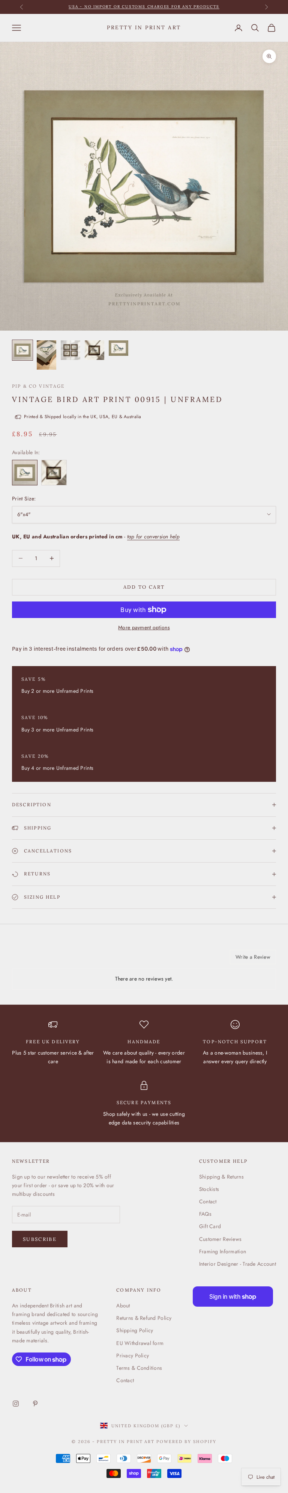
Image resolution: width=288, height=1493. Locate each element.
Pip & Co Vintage (38, 386)
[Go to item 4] (94, 350)
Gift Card (210, 1226)
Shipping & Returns (221, 1176)
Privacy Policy (132, 1355)
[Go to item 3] (70, 350)
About (123, 1305)
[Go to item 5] (118, 348)
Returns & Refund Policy (143, 1318)
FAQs (205, 1214)
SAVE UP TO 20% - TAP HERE (144, 6)
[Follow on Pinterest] (35, 1403)
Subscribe (40, 1239)
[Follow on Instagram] (16, 1403)
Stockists (209, 1189)
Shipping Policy (134, 1330)
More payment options (144, 627)
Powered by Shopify (186, 1441)
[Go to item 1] (22, 350)
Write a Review (253, 957)
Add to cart (144, 587)
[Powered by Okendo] (46, 959)
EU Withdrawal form (140, 1343)
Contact (208, 1201)
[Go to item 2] (46, 355)
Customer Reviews (220, 1239)
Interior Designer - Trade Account (237, 1264)
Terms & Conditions (139, 1368)
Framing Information (222, 1251)
